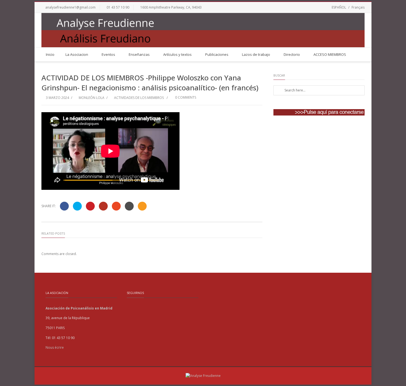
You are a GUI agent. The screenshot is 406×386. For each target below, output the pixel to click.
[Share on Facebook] (64, 206)
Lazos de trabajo (256, 54)
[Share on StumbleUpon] (116, 206)
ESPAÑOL (339, 7)
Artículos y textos (177, 54)
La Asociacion (76, 54)
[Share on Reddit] (129, 206)
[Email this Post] (142, 206)
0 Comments (185, 97)
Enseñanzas (139, 54)
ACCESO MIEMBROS (329, 54)
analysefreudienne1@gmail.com (70, 7)
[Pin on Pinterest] (90, 206)
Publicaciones (216, 54)
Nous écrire (55, 347)
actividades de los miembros (139, 97)
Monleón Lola (91, 97)
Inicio (50, 54)
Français (358, 7)
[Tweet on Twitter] (77, 206)
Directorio (292, 54)
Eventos (108, 54)
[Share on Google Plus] (103, 206)
